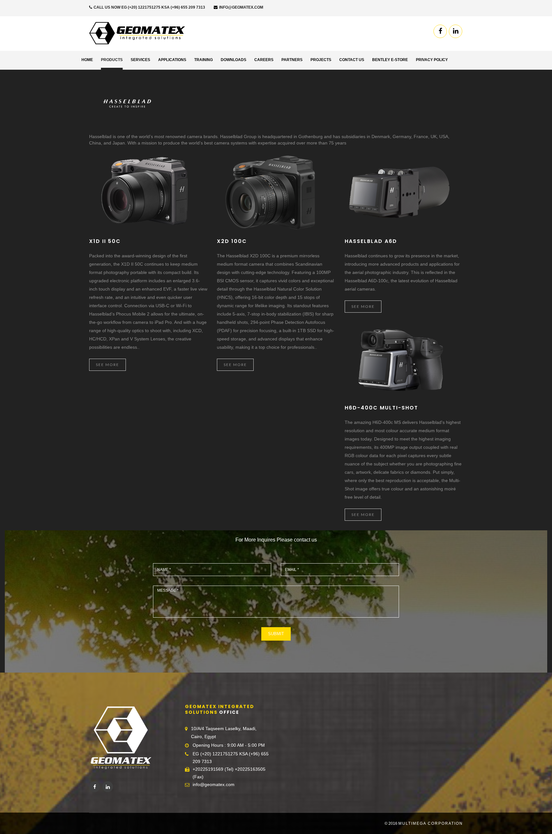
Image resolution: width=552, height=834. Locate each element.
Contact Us (351, 60)
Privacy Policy (432, 60)
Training (203, 60)
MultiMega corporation (430, 823)
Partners (292, 60)
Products (112, 60)
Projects (320, 60)
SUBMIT (276, 633)
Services (140, 60)
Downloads (233, 60)
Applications (172, 60)
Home (87, 60)
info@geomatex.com (240, 7)
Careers (263, 60)
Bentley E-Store (390, 60)
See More (107, 364)
